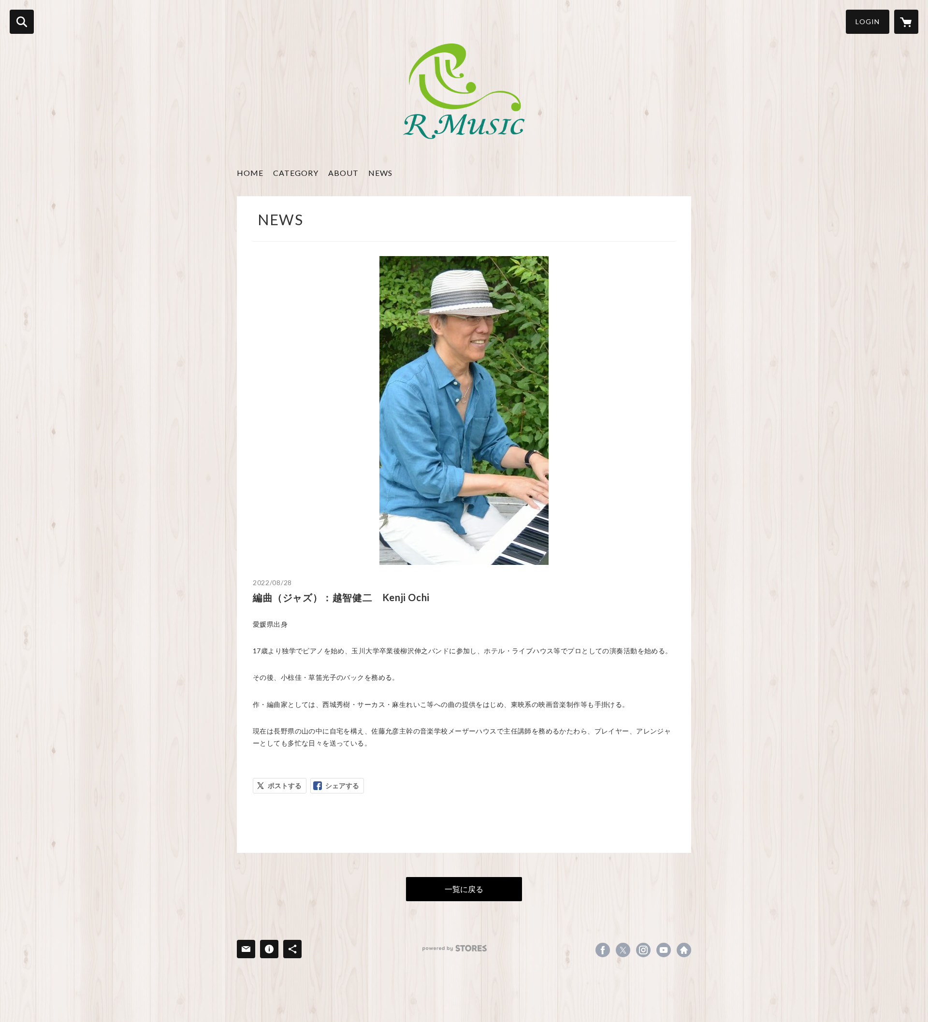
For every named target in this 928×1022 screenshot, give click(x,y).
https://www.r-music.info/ (684, 950)
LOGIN (868, 21)
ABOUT (343, 172)
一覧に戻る (464, 888)
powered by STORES (454, 948)
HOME (250, 172)
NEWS (380, 172)
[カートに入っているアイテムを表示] (906, 22)
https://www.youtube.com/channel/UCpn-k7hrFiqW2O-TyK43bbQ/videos (663, 950)
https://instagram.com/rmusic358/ (643, 950)
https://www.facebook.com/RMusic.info (602, 950)
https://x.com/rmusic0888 (623, 950)
